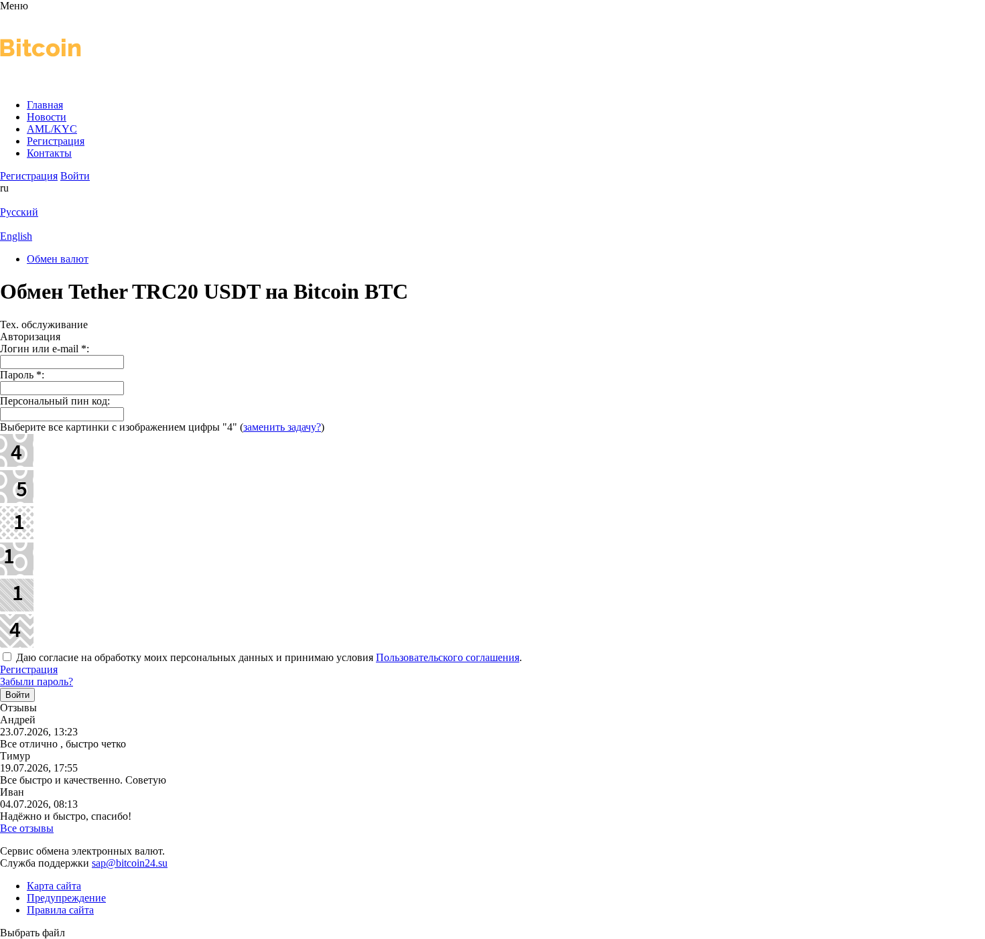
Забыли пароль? (36, 681)
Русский (19, 212)
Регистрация (29, 669)
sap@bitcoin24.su (130, 863)
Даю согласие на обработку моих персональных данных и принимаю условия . (267, 657)
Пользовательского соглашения (447, 657)
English (16, 236)
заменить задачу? (282, 427)
